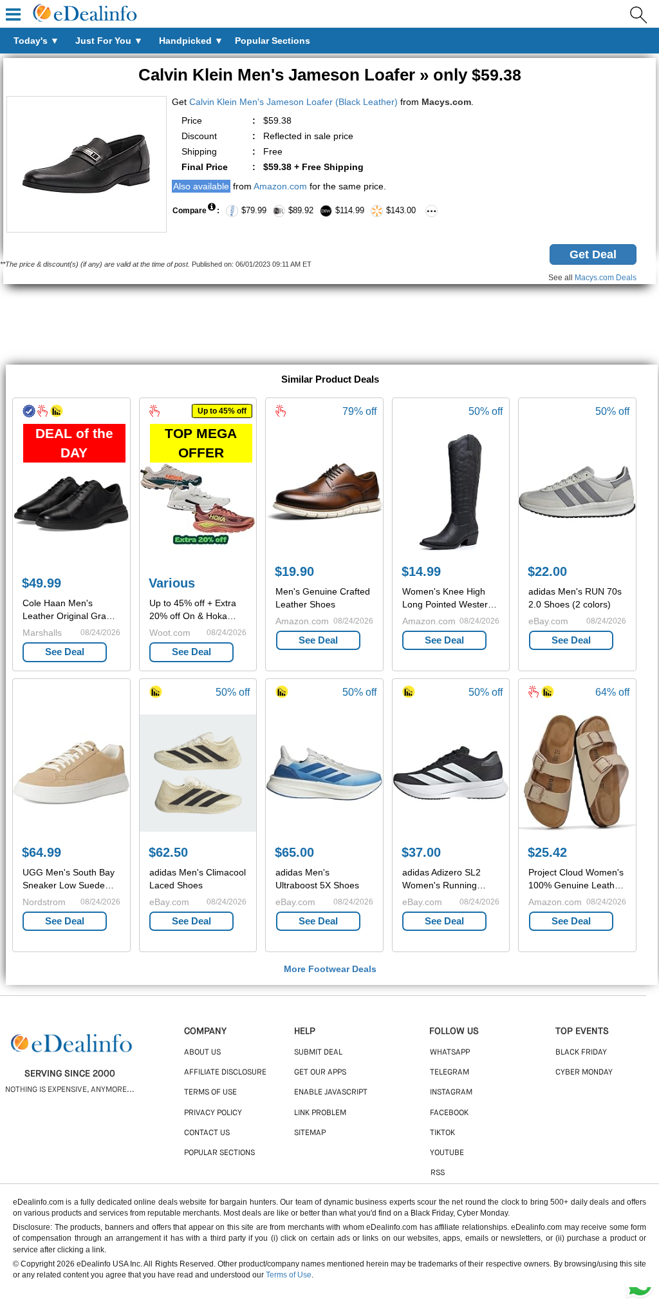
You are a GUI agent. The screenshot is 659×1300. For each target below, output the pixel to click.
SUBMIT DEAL (318, 1052)
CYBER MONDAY (584, 1072)
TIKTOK (442, 1133)
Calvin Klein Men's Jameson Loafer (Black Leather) (293, 102)
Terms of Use (288, 1274)
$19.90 (294, 571)
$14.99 (421, 571)
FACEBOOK (449, 1113)
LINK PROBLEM (320, 1113)
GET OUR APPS (320, 1072)
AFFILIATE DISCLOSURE (225, 1072)
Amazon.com (280, 186)
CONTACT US (207, 1133)
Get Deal (593, 254)
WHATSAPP (450, 1052)
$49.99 (41, 583)
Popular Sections (219, 1153)
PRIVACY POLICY (213, 1113)
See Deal (64, 651)
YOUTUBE (447, 1153)
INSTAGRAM (451, 1092)
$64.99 (41, 852)
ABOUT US (202, 1052)
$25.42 (547, 852)
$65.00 (294, 852)
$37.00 (421, 852)
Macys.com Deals (605, 277)
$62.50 (168, 852)
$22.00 (547, 571)
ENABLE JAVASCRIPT (330, 1092)
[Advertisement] (329, 326)
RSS (438, 1173)
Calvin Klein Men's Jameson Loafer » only (329, 74)
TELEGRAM (449, 1072)
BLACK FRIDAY (581, 1052)
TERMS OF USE (210, 1092)
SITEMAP (310, 1133)
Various (172, 583)
